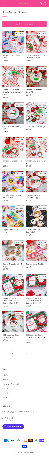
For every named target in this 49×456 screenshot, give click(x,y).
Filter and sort (26, 24)
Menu (5, 379)
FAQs (5, 397)
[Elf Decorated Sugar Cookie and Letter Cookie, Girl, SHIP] (36, 285)
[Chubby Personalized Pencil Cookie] (13, 181)
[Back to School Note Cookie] (13, 42)
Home (5, 375)
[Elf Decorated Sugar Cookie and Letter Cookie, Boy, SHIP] (13, 285)
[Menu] (3, 3)
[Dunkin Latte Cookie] (36, 250)
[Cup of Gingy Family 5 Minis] (13, 250)
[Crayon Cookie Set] (13, 216)
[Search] (45, 3)
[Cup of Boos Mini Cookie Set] (36, 216)
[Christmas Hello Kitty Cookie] (13, 113)
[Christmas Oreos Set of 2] (13, 147)
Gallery (5, 388)
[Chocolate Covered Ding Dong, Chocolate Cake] (13, 76)
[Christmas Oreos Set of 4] (36, 147)
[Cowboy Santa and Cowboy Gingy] (36, 181)
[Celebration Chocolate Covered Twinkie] (36, 42)
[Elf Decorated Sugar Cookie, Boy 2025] (13, 321)
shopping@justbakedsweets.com (18, 411)
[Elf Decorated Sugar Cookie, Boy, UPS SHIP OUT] (36, 321)
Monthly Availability (11, 384)
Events (5, 393)
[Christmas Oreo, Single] (36, 113)
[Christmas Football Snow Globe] (36, 76)
